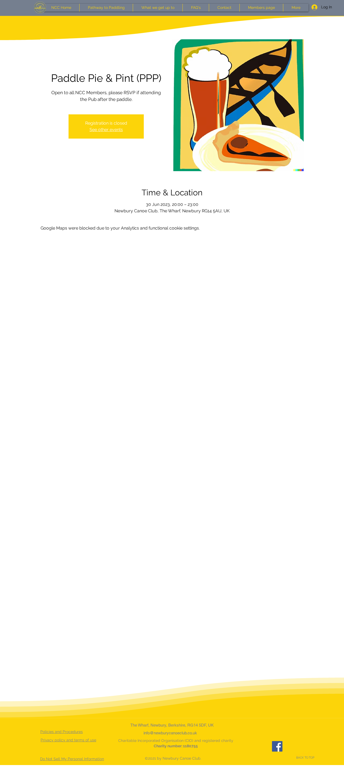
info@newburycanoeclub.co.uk (170, 733)
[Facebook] (277, 746)
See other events (106, 129)
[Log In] (312, 7)
